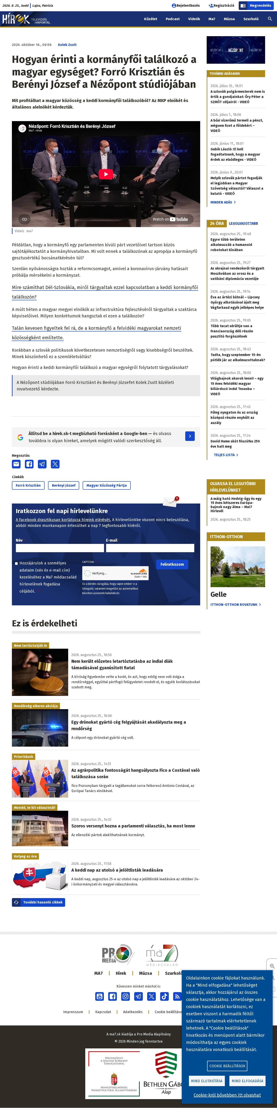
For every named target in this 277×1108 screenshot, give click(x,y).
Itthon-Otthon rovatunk (234, 605)
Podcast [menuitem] (173, 19)
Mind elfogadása (247, 1081)
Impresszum (73, 1012)
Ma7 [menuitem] (212, 19)
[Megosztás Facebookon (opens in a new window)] (29, 464)
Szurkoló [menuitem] (251, 19)
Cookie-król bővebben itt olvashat (227, 1095)
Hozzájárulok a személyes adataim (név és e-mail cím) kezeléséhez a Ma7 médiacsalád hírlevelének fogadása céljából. (48, 577)
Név (19, 540)
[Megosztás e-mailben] (16, 464)
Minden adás (221, 202)
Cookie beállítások (169, 1012)
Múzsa (145, 973)
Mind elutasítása (206, 1081)
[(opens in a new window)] (99, 996)
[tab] (217, 223)
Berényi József (63, 485)
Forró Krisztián (28, 485)
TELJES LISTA (224, 455)
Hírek (121, 973)
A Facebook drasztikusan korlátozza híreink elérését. (63, 519)
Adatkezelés (133, 1012)
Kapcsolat (103, 1012)
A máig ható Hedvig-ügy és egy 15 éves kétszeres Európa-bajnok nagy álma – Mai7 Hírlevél (236, 505)
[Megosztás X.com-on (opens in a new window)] (55, 464)
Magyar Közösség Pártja (107, 485)
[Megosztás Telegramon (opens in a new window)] (42, 464)
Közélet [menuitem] (150, 19)
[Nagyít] (272, 966)
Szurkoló (174, 973)
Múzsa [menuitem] (229, 19)
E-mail (111, 540)
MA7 (98, 973)
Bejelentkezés (188, 5)
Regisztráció (224, 5)
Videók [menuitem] (194, 19)
